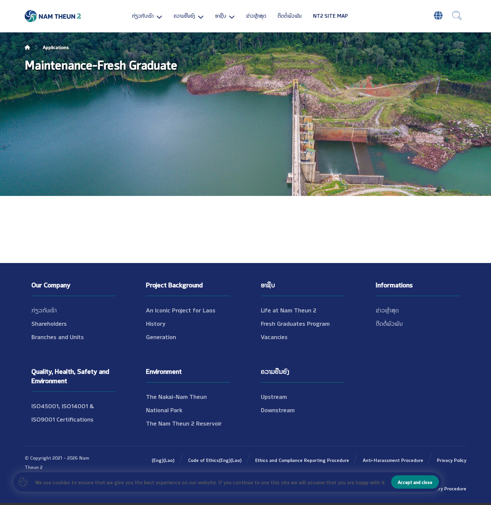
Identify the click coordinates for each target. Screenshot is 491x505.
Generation (161, 336)
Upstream (274, 396)
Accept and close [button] (415, 482)
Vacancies (274, 336)
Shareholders (49, 323)
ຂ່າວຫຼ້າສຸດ (387, 309)
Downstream (278, 409)
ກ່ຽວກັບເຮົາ (44, 309)
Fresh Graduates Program (295, 323)
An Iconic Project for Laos (180, 309)
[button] (457, 15)
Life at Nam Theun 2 (288, 309)
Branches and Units (57, 336)
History (156, 323)
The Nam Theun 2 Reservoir (184, 423)
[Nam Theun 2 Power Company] (53, 16)
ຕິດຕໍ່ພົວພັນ (389, 323)
